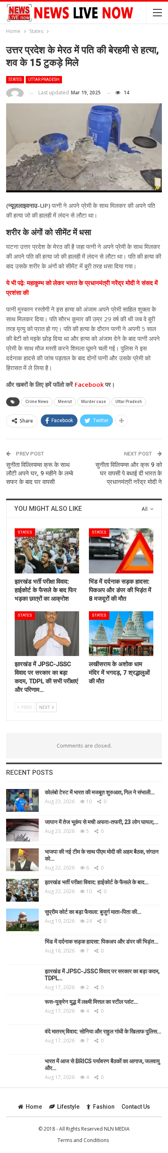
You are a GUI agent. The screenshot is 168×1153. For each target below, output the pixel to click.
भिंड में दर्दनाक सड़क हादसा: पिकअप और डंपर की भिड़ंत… (101, 941)
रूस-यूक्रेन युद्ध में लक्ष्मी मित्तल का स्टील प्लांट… (91, 1001)
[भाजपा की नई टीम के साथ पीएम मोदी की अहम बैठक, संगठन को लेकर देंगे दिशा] (22, 859)
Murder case (93, 401)
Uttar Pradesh (44, 79)
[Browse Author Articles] (15, 92)
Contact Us (136, 1106)
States (15, 79)
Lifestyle (68, 1106)
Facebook (88, 384)
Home (34, 1106)
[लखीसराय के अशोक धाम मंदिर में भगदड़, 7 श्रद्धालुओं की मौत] (121, 633)
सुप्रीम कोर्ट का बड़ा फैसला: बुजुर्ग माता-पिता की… (93, 912)
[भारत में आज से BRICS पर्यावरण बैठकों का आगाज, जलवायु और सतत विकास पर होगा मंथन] (22, 1069)
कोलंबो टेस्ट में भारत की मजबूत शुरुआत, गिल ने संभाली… (100, 792)
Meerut (65, 401)
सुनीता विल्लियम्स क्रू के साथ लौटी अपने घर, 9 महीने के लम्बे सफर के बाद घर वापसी (39, 473)
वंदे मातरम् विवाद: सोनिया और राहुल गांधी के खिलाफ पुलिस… (103, 1031)
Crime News (37, 401)
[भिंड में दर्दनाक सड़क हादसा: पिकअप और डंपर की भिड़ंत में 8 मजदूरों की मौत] (121, 550)
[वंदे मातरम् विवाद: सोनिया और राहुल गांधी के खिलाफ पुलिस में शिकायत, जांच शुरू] (22, 1039)
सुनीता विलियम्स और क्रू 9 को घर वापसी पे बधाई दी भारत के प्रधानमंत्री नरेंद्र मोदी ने (128, 473)
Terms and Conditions (83, 1140)
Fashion (104, 1106)
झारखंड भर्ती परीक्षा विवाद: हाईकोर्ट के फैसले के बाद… (96, 882)
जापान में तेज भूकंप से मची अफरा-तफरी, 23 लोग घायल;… (101, 822)
